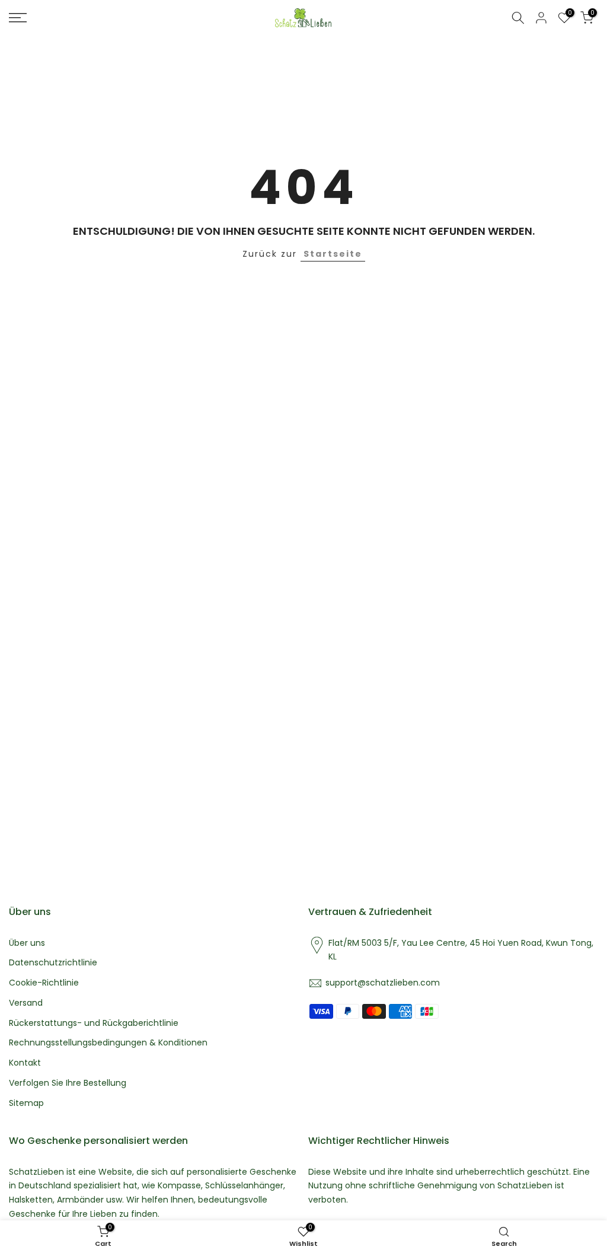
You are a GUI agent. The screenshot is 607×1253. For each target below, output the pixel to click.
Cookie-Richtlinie (44, 983)
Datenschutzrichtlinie (53, 962)
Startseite (333, 254)
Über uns (27, 943)
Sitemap (26, 1103)
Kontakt (25, 1063)
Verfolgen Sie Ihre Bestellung (67, 1083)
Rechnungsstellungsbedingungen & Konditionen (108, 1042)
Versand (26, 1003)
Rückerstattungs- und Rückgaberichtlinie (93, 1023)
